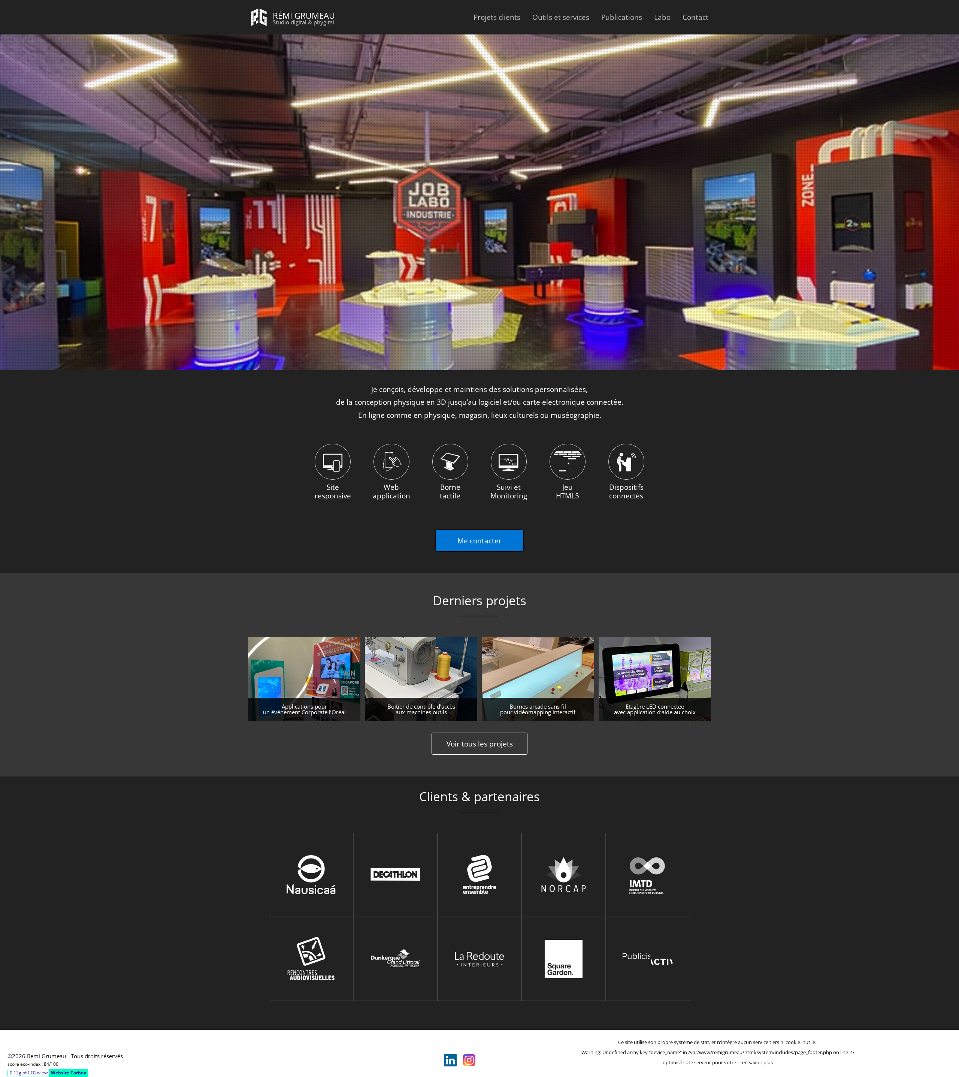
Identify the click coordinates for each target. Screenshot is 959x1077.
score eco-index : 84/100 (32, 1064)
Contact (695, 17)
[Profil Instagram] (469, 1060)
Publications (621, 17)
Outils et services (560, 17)
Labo (662, 17)
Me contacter (479, 541)
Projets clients (497, 17)
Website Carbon (69, 1073)
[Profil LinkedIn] (450, 1060)
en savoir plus (757, 1062)
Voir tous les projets (480, 744)
